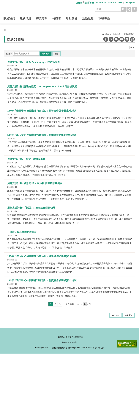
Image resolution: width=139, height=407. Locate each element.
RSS (120, 2)
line (116, 39)
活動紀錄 (88, 18)
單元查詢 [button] (132, 47)
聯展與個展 (129, 34)
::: (73, 2)
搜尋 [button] (123, 9)
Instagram (130, 2)
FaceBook (101, 2)
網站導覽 (89, 2)
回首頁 (78, 2)
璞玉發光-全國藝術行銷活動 (23, 6)
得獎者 (56, 18)
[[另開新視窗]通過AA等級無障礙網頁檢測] (127, 344)
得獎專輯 (42, 18)
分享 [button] (129, 9)
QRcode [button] (132, 39)
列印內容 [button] (126, 39)
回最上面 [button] (128, 315)
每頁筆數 (69, 304)
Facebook (105, 39)
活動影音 (71, 18)
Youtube (112, 2)
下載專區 (104, 18)
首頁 (107, 34)
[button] (85, 304)
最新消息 (25, 18)
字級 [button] (134, 9)
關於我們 (9, 18)
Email (121, 39)
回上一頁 (115, 315)
